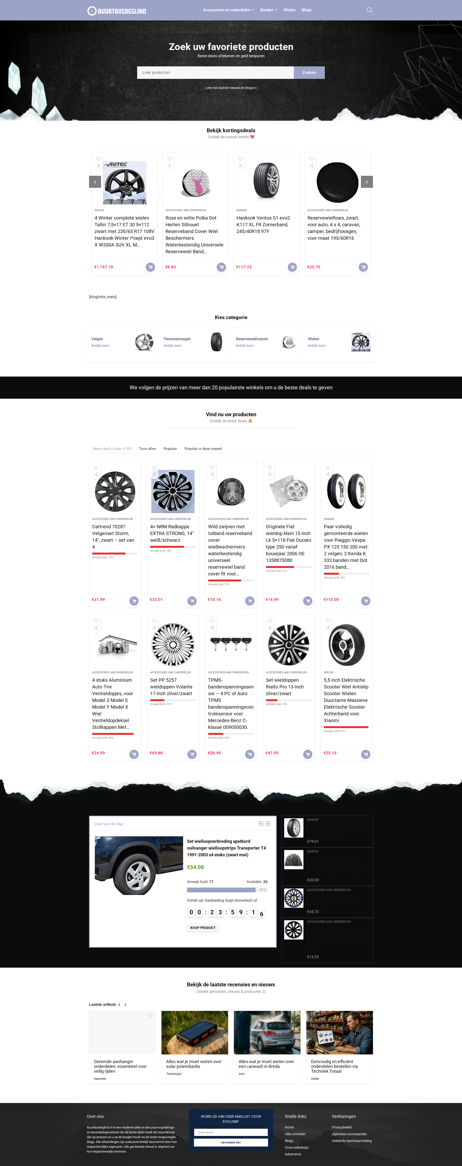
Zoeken (309, 72)
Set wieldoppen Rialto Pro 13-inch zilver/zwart (285, 686)
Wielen (289, 10)
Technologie (173, 1074)
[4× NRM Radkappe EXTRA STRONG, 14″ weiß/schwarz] (173, 491)
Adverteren (293, 1154)
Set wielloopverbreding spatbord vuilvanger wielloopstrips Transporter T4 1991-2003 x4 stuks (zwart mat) (226, 848)
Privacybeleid (342, 1127)
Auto (242, 1074)
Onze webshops (297, 1147)
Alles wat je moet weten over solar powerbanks (194, 1064)
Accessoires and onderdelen (115, 210)
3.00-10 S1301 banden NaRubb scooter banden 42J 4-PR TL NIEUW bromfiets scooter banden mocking (337, 865)
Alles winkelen (295, 1134)
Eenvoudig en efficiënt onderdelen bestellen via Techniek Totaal (334, 1066)
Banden (267, 10)
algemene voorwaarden (349, 1134)
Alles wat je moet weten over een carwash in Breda (266, 1064)
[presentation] (95, 182)
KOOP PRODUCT (150, 267)
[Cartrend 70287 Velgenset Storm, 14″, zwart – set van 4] (115, 491)
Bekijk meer (100, 345)
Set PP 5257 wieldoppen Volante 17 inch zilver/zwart (171, 686)
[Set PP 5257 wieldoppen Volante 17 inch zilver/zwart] (173, 645)
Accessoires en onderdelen (226, 10)
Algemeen (100, 1078)
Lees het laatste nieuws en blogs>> (231, 88)
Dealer (315, 1078)
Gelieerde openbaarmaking (352, 1141)
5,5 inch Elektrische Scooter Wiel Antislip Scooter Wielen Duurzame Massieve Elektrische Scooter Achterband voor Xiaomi (346, 700)
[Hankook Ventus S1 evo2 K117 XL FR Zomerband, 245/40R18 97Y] (195, 182)
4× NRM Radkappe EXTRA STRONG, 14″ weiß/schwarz (172, 533)
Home (289, 1127)
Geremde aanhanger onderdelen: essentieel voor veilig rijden (120, 1066)
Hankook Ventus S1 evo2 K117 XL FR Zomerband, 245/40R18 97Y (192, 224)
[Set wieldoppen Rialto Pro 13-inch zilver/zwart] (289, 645)
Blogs (306, 10)
